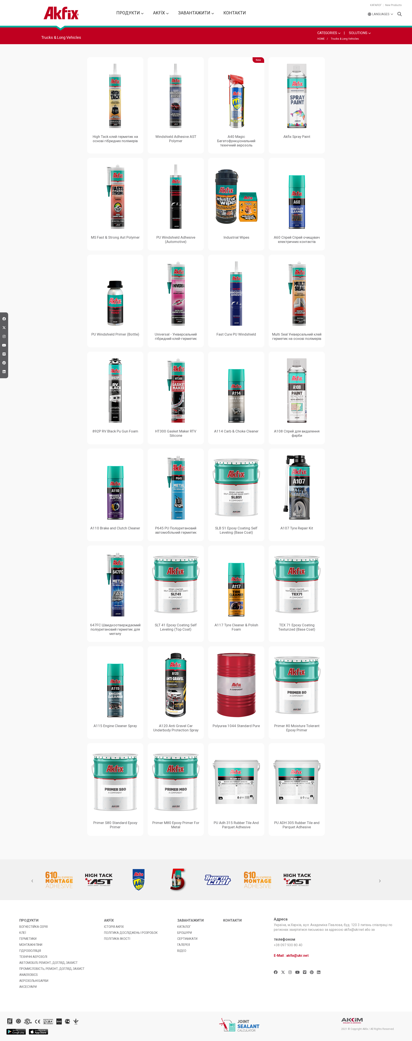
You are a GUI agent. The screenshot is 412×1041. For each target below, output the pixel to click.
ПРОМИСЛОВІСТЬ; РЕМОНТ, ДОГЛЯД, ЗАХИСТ (52, 968)
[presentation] (32, 881)
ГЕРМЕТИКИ (27, 938)
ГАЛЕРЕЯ (183, 944)
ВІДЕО (181, 950)
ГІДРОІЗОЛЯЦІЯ (30, 950)
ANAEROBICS (28, 974)
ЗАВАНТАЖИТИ (194, 12)
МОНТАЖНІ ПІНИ (30, 944)
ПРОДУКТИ (128, 12)
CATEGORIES (327, 33)
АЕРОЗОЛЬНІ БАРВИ (33, 980)
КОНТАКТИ (234, 12)
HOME (321, 38)
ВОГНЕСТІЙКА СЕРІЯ (33, 926)
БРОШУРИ (184, 932)
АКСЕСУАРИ (28, 986)
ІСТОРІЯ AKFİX (114, 926)
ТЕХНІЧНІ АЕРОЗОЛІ (33, 956)
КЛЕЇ (22, 932)
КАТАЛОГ (376, 5)
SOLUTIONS (358, 33)
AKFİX (159, 12)
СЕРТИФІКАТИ (187, 938)
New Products (393, 5)
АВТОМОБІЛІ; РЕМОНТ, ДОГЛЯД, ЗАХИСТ (48, 962)
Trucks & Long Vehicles (345, 38)
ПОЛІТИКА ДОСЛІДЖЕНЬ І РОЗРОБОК (131, 932)
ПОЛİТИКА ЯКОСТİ (117, 938)
